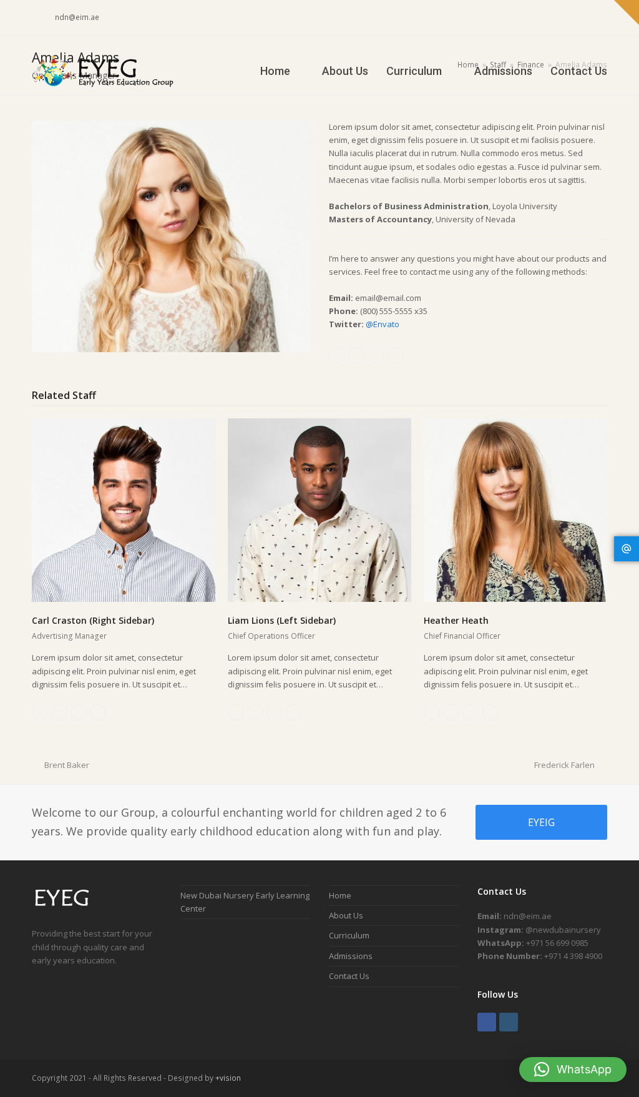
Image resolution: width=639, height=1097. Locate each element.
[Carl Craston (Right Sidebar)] (123, 509)
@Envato (382, 324)
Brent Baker (66, 764)
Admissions (351, 956)
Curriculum (349, 935)
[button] (573, 1069)
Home (340, 895)
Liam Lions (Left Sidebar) (282, 620)
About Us (346, 915)
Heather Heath (456, 620)
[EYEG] (67, 907)
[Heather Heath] (515, 509)
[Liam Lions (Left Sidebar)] (319, 509)
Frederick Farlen (564, 764)
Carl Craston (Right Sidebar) (93, 620)
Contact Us (349, 975)
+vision (228, 1078)
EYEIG (541, 822)
